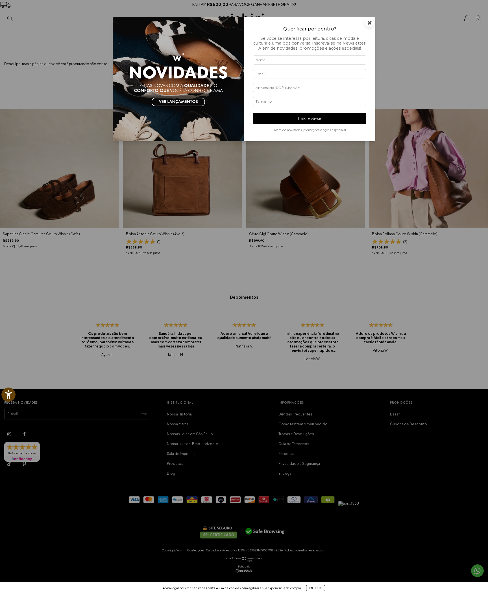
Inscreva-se (309, 118)
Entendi (315, 588)
